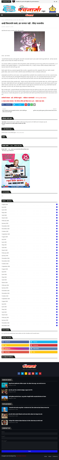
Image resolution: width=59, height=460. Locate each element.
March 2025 (29, 250)
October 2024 (29, 263)
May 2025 (29, 244)
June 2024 (29, 274)
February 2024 (29, 285)
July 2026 (29, 207)
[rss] (15, 345)
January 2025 (29, 255)
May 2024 (29, 277)
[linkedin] (36, 373)
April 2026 (29, 215)
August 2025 (29, 236)
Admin (4, 26)
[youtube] (15, 352)
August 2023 (29, 301)
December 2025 (29, 226)
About (49, 456)
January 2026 (29, 223)
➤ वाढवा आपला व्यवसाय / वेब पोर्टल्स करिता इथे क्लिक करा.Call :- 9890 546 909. (23, 101)
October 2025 (29, 231)
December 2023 (29, 290)
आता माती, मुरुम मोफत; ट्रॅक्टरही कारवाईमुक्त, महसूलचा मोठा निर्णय (20, 390)
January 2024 (29, 288)
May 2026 (29, 212)
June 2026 (29, 210)
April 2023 (29, 312)
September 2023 (29, 298)
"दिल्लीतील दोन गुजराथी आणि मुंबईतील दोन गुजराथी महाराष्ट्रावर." (27, 1)
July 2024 (29, 271)
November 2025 (29, 228)
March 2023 (29, 314)
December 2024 (29, 258)
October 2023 (29, 296)
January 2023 (29, 320)
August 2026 (29, 204)
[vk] (43, 348)
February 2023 (29, 317)
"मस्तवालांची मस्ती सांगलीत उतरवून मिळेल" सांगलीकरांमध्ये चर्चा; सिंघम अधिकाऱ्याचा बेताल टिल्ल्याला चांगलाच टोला (29, 407)
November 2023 (29, 293)
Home (3, 20)
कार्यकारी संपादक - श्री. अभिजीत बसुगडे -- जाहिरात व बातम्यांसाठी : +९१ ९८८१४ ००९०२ (24, 98)
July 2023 (29, 304)
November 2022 (29, 325)
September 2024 (29, 266)
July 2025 (29, 239)
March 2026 (29, 218)
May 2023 (29, 309)
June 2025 (29, 242)
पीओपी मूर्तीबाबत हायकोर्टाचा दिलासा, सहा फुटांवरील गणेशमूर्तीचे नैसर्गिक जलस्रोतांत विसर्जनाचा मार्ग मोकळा (27, 396)
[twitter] (43, 342)
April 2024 (29, 279)
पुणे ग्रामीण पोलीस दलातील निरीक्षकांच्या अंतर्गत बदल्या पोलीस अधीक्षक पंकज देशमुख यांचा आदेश (25, 414)
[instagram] (15, 348)
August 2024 (29, 269)
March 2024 (29, 282)
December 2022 (29, 323)
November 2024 (29, 261)
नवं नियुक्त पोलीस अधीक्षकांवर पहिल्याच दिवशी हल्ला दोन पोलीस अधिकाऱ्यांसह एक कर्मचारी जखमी (25, 420)
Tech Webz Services (21, 456)
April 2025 (29, 247)
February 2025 (29, 253)
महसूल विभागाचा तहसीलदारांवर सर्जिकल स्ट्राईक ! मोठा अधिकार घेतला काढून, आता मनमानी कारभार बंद (27, 383)
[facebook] (15, 342)
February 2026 (29, 220)
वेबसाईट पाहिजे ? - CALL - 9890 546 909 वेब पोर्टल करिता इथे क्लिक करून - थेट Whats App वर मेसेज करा (15, 149)
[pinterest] (43, 345)
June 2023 (29, 306)
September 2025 (29, 234)
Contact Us (55, 456)
